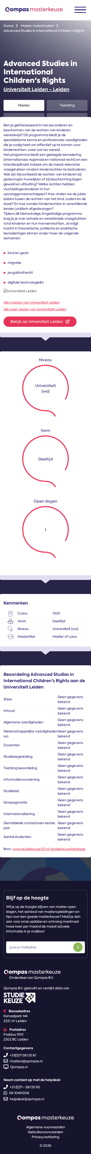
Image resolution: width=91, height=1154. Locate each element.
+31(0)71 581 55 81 (23, 1055)
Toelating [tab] (67, 105)
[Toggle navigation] (80, 10)
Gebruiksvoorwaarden (45, 1132)
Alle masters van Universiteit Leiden (32, 302)
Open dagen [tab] (24, 118)
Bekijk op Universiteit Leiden (37, 321)
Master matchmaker (37, 26)
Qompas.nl (19, 1067)
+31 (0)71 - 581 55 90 (25, 1087)
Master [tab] (24, 105)
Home (9, 26)
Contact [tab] (67, 118)
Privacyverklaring (45, 1137)
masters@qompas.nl (26, 1061)
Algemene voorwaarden (45, 1127)
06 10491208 (19, 1093)
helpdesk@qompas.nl (27, 1099)
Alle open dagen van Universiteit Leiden (35, 309)
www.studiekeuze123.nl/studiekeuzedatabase (49, 849)
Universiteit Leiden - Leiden (36, 89)
